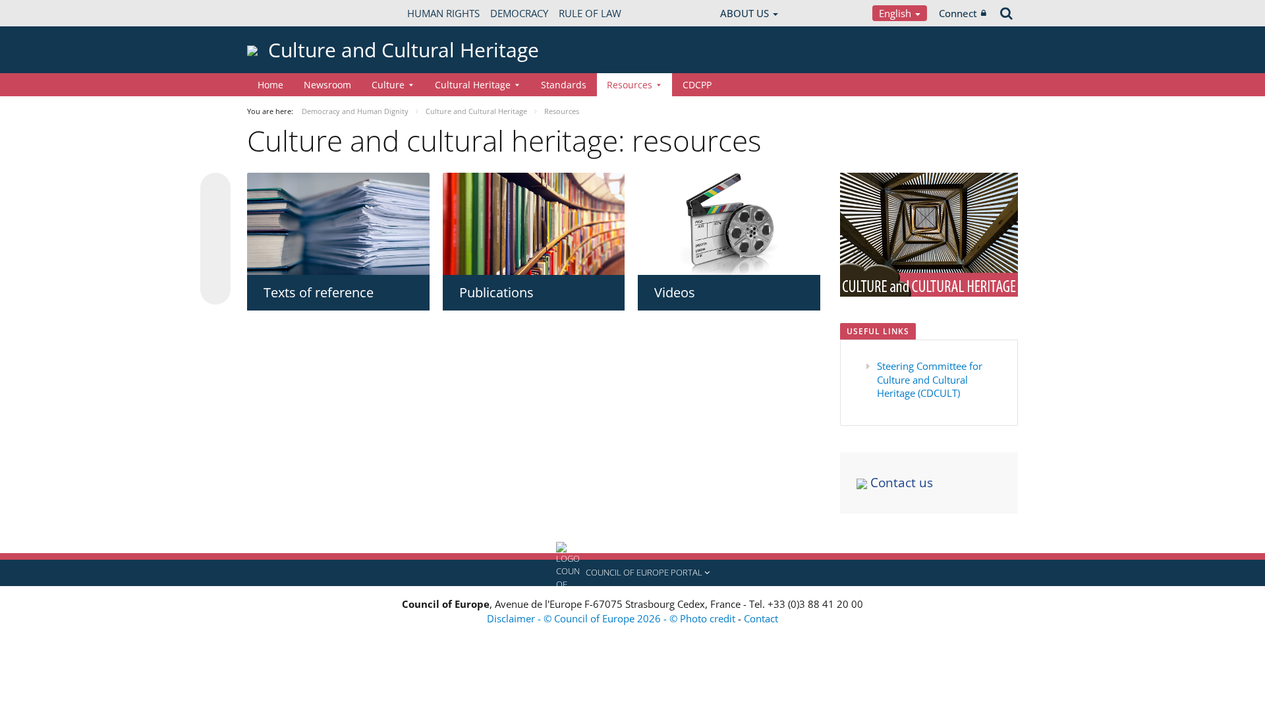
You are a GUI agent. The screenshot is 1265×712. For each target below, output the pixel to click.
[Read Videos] (729, 224)
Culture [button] (388, 84)
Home (270, 84)
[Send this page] (215, 289)
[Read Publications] (534, 224)
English (896, 13)
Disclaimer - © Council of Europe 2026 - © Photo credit (612, 618)
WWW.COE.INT (280, 13)
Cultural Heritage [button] (473, 84)
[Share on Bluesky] (215, 189)
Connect (958, 13)
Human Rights (443, 13)
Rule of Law (590, 13)
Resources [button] (629, 84)
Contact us (900, 482)
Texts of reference (319, 292)
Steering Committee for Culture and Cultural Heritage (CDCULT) (929, 379)
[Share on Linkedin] (215, 264)
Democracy (519, 13)
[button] (632, 573)
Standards (563, 84)
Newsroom (327, 84)
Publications (496, 292)
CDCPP (697, 84)
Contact (761, 618)
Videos (674, 292)
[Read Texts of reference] (338, 224)
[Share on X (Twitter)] (215, 214)
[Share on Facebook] (215, 239)
